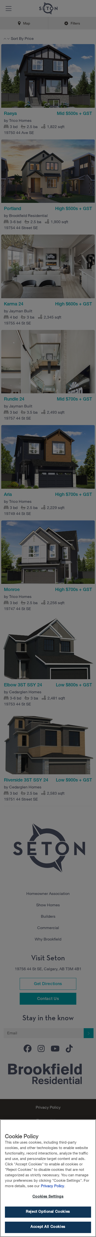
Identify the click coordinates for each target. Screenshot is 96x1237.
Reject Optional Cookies (48, 1212)
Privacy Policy (52, 1185)
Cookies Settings (48, 1197)
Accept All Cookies (48, 1227)
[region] (48, 1178)
